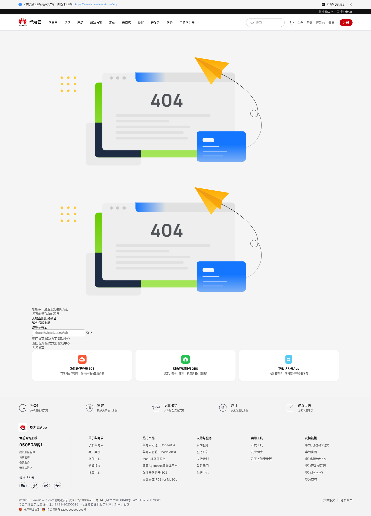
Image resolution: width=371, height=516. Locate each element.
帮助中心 (64, 338)
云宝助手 (257, 452)
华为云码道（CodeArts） (160, 445)
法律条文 (329, 500)
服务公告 (203, 452)
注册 (346, 22)
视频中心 (94, 472)
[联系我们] (292, 22)
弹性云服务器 (41, 323)
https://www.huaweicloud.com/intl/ (96, 4)
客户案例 (94, 452)
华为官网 (311, 452)
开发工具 (257, 445)
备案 (310, 22)
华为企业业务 (314, 472)
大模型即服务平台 (44, 318)
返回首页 (38, 338)
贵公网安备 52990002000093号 (66, 509)
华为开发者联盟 (315, 465)
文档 (300, 22)
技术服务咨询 (27, 452)
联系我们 (203, 465)
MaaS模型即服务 (154, 459)
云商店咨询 (25, 467)
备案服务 (24, 462)
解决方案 (51, 338)
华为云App (346, 11)
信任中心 (94, 459)
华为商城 (311, 479)
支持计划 (203, 459)
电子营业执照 (32, 509)
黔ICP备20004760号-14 (86, 500)
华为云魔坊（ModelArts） (160, 452)
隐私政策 (347, 500)
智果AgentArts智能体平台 (160, 465)
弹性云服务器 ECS (155, 472)
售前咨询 (24, 457)
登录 (331, 22)
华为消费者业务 (315, 459)
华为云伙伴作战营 (317, 445)
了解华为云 (95, 445)
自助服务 (203, 445)
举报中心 (203, 472)
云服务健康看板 (261, 459)
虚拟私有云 (39, 327)
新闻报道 (94, 465)
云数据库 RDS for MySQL (160, 479)
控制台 (320, 22)
